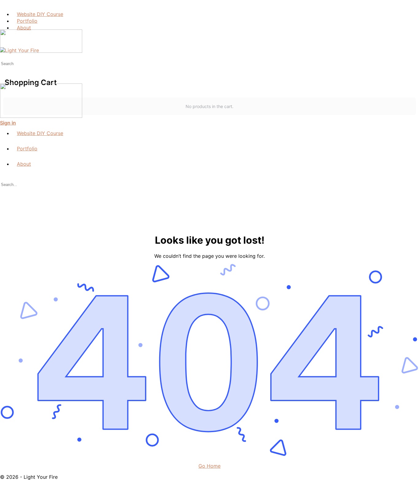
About (24, 164)
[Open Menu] (3, 26)
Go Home (209, 466)
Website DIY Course (40, 133)
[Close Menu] (3, 122)
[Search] (3, 57)
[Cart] (209, 63)
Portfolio (27, 148)
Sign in (8, 123)
